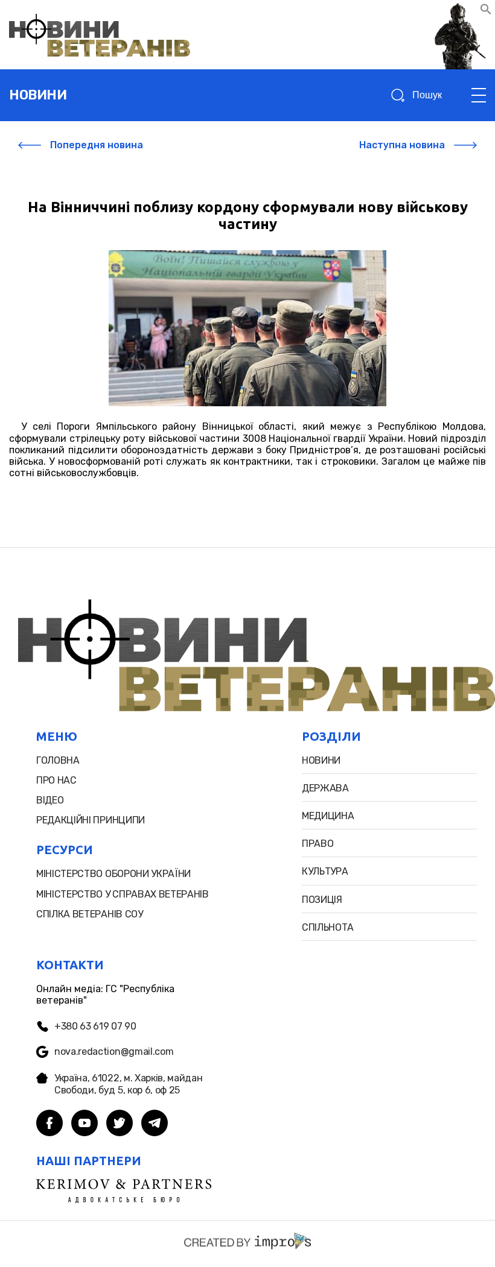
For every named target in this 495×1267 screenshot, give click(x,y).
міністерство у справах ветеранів (122, 894)
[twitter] (119, 1124)
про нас (56, 780)
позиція (322, 899)
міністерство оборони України (113, 873)
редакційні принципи (90, 820)
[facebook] (49, 1124)
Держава (325, 788)
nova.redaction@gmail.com (113, 1051)
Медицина (328, 816)
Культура (325, 871)
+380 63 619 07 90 (95, 1026)
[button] (486, 11)
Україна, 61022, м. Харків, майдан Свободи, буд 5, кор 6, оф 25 (128, 1083)
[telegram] (154, 1124)
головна (58, 760)
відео (49, 800)
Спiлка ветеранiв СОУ (89, 914)
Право (317, 843)
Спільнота (328, 927)
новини (37, 95)
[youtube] (84, 1124)
